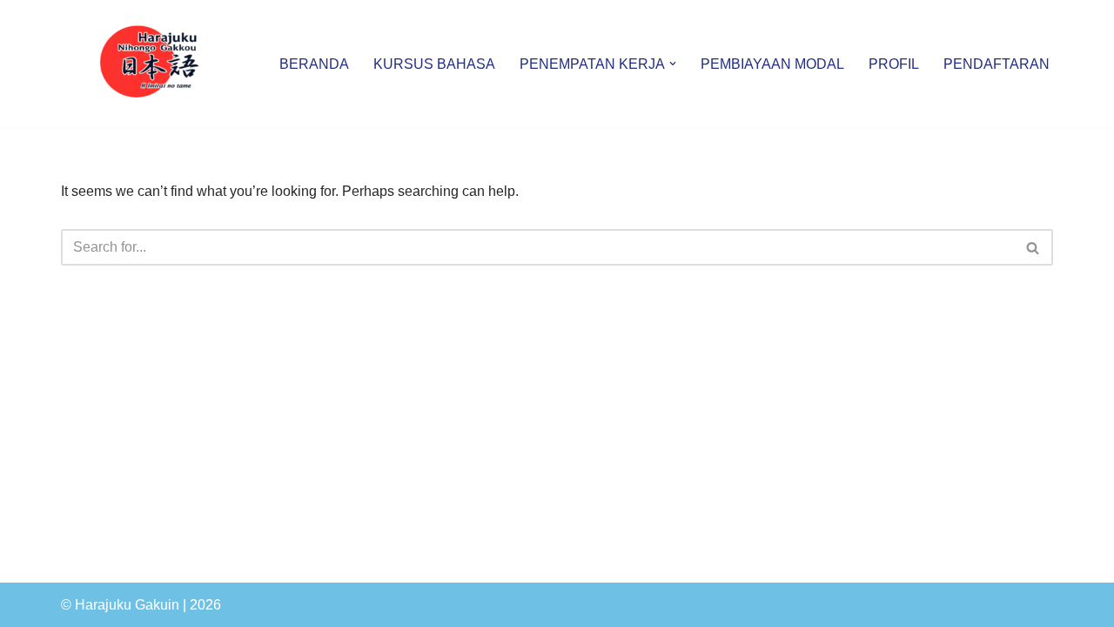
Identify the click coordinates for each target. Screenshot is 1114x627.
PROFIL (894, 64)
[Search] (1033, 247)
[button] (672, 63)
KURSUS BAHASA (434, 64)
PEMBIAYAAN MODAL (772, 64)
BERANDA (314, 64)
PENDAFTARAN (996, 64)
